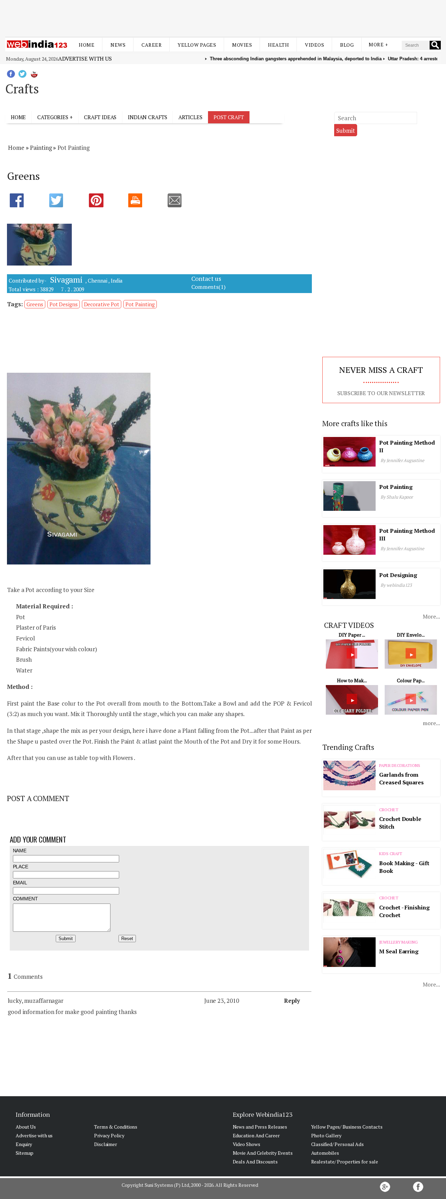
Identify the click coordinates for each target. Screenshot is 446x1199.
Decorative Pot (102, 304)
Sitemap (24, 1153)
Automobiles (325, 1153)
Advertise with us (85, 58)
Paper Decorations (399, 765)
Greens (34, 304)
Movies (242, 44)
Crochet (388, 809)
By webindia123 (396, 585)
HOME (18, 117)
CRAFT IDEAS (100, 117)
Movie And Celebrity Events (263, 1153)
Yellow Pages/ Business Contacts (347, 1126)
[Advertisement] (223, 16)
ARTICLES (190, 117)
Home (86, 44)
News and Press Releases (260, 1126)
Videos (314, 44)
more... (431, 723)
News (117, 44)
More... (431, 616)
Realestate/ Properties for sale (344, 1161)
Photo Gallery (326, 1135)
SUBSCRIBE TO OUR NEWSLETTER (381, 393)
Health (278, 44)
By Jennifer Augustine (402, 460)
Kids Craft (390, 853)
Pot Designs (63, 304)
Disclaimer (105, 1144)
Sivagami (65, 279)
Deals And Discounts (255, 1161)
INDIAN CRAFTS (147, 117)
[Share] (23, 201)
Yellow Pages (197, 44)
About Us (26, 1126)
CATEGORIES (52, 117)
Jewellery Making (398, 942)
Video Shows (246, 1144)
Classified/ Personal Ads (337, 1144)
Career (151, 44)
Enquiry (24, 1144)
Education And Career (256, 1135)
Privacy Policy (109, 1135)
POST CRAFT (229, 117)
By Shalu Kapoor (396, 497)
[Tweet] (63, 201)
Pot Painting (140, 304)
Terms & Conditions (115, 1126)
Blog (347, 44)
